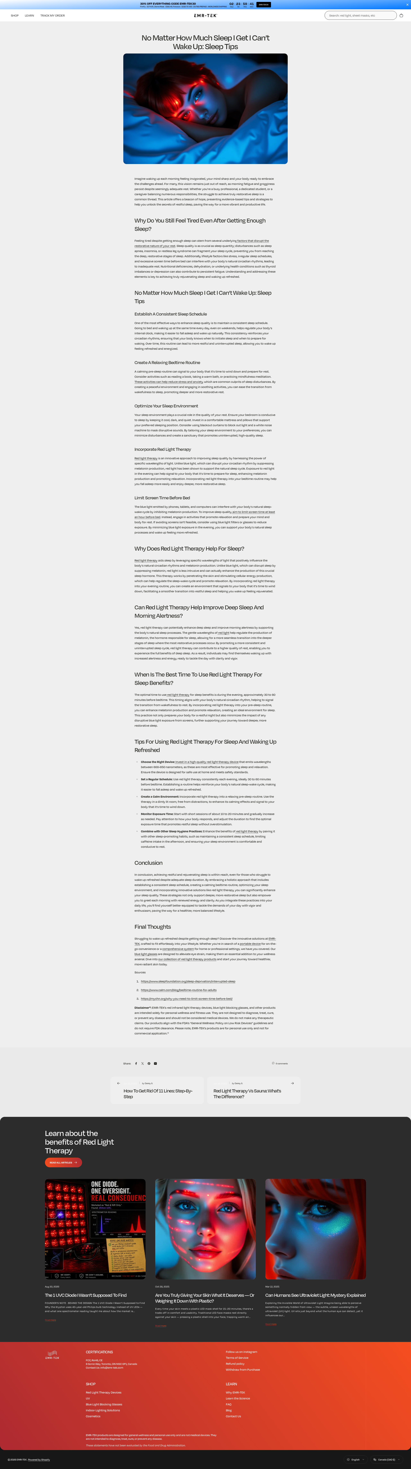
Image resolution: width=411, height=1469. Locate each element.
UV (88, 1398)
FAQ (228, 1404)
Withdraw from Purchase (243, 1369)
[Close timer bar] (407, 5)
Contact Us (233, 1416)
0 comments (282, 1063)
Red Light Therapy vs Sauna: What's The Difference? (247, 1093)
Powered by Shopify (39, 1459)
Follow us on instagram (241, 1352)
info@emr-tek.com (111, 1367)
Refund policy (235, 1364)
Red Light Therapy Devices (103, 1392)
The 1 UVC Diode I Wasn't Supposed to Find (85, 1294)
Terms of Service (237, 1358)
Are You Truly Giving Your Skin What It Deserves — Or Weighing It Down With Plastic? (204, 1297)
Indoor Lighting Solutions (103, 1410)
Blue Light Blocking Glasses (104, 1404)
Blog (229, 1410)
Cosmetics (93, 1416)
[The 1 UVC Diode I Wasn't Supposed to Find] (95, 1229)
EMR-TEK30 (263, 4)
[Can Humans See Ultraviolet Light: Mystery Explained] (315, 1229)
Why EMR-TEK (235, 1392)
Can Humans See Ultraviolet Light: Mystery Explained (315, 1294)
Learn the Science (238, 1398)
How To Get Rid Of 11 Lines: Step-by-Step (158, 1093)
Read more (50, 1320)
